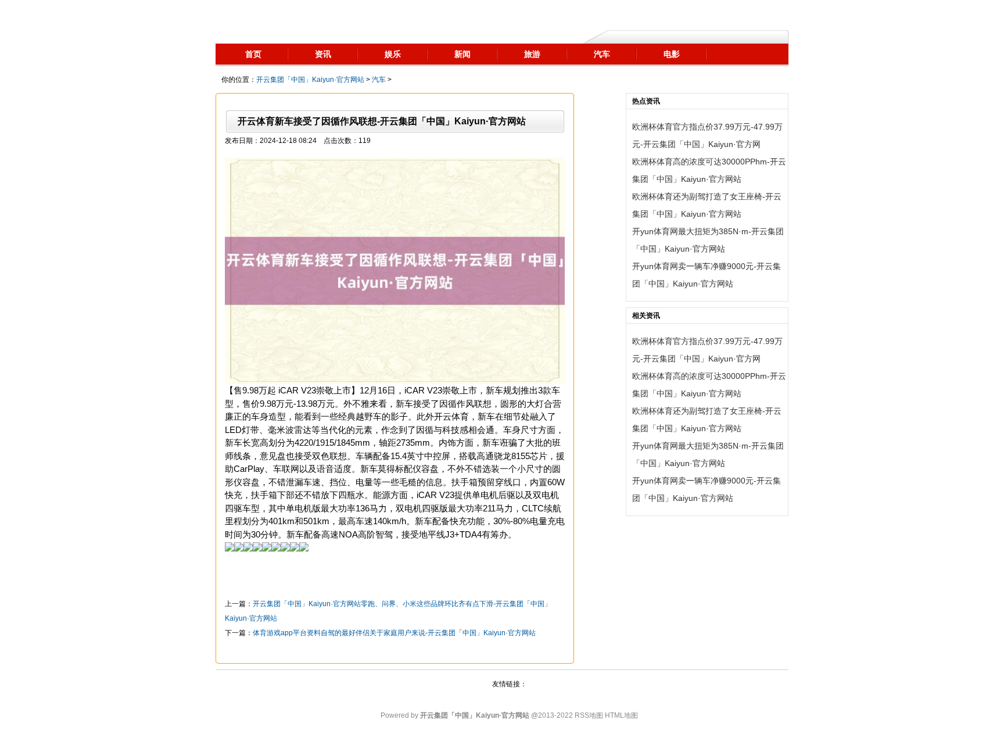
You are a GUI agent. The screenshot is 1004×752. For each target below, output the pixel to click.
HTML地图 (621, 715)
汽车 (379, 80)
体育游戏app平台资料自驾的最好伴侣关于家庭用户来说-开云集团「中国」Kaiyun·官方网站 (394, 633)
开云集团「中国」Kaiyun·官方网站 (310, 80)
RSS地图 (589, 715)
